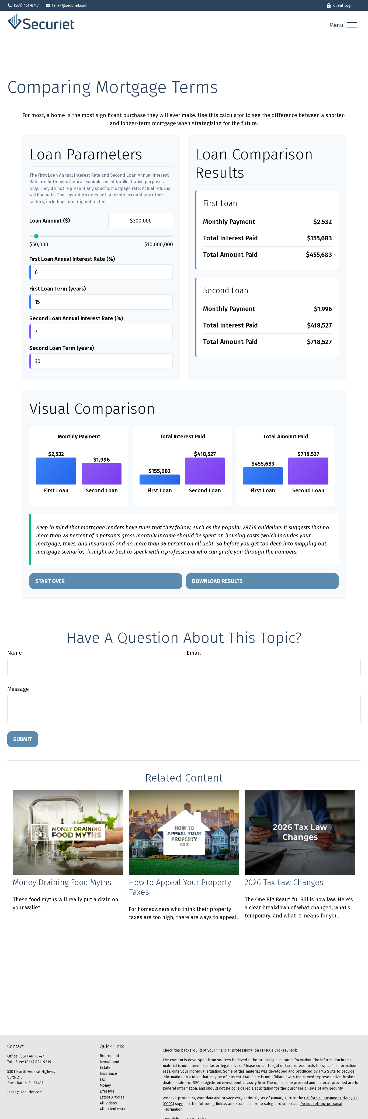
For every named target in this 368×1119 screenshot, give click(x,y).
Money (105, 1085)
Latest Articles (112, 1097)
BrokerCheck (285, 1050)
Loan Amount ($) (49, 220)
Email (194, 653)
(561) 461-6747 (26, 5)
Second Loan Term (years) (61, 348)
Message (18, 689)
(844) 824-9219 (38, 1062)
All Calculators (112, 1109)
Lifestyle (107, 1091)
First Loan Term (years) (57, 288)
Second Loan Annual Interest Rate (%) (76, 318)
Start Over (50, 581)
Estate (105, 1067)
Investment (109, 1061)
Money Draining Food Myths (62, 882)
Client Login (343, 5)
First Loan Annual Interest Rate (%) (72, 259)
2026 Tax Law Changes (284, 882)
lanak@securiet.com (69, 5)
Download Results (217, 581)
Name (14, 653)
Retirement (109, 1055)
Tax (102, 1079)
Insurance (108, 1073)
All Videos (108, 1103)
